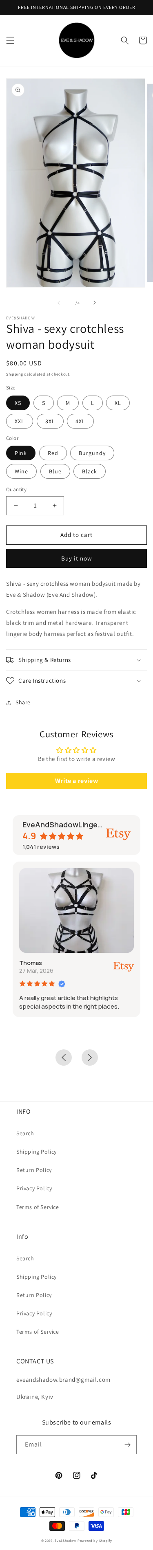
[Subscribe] (127, 1444)
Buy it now (76, 558)
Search (25, 1133)
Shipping (14, 374)
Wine (21, 471)
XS (18, 403)
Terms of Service (37, 1207)
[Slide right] (95, 303)
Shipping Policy (36, 1151)
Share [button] (23, 702)
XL (118, 403)
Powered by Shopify (95, 1540)
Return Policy (34, 1170)
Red (53, 453)
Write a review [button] (76, 780)
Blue (55, 471)
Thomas (30, 962)
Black (89, 471)
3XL (50, 421)
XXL (19, 421)
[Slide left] (59, 303)
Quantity (16, 489)
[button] (10, 40)
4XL (80, 421)
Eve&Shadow (65, 1540)
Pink (21, 453)
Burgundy (92, 453)
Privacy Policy (34, 1188)
